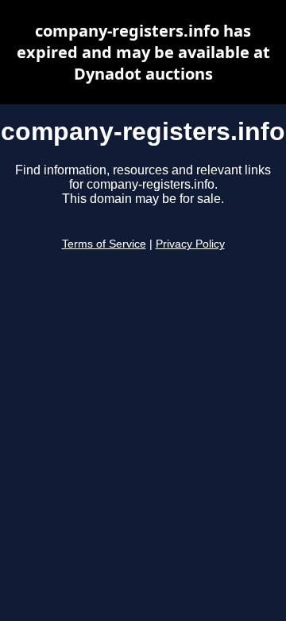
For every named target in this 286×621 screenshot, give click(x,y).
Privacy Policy (190, 244)
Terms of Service (104, 244)
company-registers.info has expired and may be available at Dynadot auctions (143, 52)
